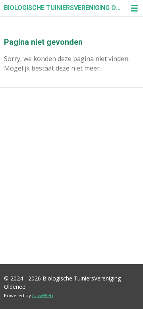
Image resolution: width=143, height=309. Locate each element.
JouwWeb (42, 295)
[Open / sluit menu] (134, 8)
